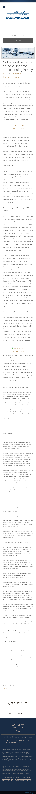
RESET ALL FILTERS (19, 35)
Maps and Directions (25, 743)
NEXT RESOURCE (17, 713)
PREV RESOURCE (19, 703)
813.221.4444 (12, 741)
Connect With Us (18, 726)
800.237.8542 (12, 743)
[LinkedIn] (17, 85)
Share (18, 77)
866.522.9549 (24, 741)
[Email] (17, 87)
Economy (5, 688)
